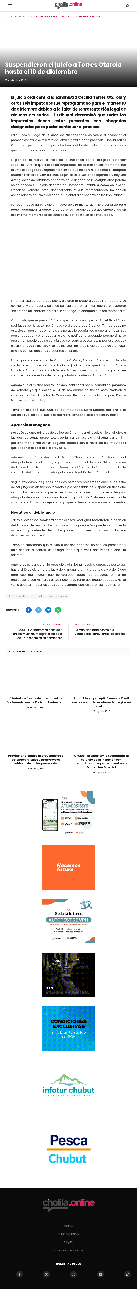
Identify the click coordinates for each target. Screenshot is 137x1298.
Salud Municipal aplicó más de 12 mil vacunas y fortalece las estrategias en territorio (101, 702)
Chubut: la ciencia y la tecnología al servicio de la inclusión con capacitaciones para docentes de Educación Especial (101, 761)
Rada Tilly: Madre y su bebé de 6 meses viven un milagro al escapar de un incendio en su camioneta (37, 634)
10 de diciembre (17, 596)
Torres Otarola (58, 596)
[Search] (127, 6)
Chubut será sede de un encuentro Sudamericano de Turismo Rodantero (36, 700)
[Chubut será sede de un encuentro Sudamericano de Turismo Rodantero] (35, 677)
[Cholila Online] (68, 6)
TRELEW (68, 1226)
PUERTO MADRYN (68, 1234)
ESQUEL (68, 1242)
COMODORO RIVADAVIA (68, 1250)
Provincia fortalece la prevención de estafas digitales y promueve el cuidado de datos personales (35, 759)
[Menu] (10, 6)
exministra (38, 596)
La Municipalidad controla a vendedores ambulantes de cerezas (100, 632)
